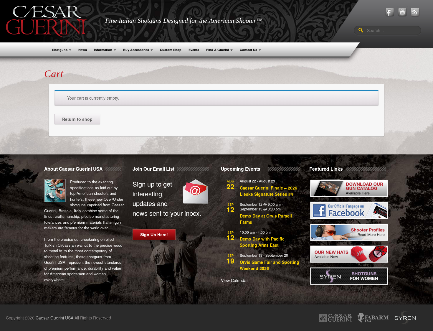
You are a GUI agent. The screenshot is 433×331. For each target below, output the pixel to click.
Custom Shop (170, 49)
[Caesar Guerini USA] (46, 21)
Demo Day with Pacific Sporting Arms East (262, 242)
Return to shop (77, 119)
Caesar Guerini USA (54, 318)
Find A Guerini (217, 49)
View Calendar (234, 280)
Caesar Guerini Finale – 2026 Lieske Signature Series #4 (268, 191)
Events (194, 49)
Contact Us (248, 49)
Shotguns (59, 49)
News (82, 49)
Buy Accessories (136, 49)
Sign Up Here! (154, 234)
